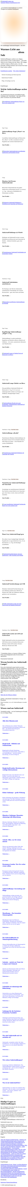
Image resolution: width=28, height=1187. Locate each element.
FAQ (19, 2)
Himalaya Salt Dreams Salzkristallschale (9, 182)
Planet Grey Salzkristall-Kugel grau (13, 534)
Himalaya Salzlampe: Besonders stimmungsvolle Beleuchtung (12, 1144)
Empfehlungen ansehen (6, 71)
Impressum (3, 1182)
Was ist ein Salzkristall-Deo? (14, 1156)
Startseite (3, 2)
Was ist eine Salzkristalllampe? (9, 1111)
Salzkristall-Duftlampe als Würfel (12, 232)
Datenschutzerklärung (11, 1182)
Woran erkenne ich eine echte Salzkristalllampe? (14, 1112)
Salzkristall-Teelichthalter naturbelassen (10, 283)
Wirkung (7, 2)
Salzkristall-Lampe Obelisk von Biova (13, 383)
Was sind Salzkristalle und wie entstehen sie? (13, 1157)
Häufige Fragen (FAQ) (16, 1159)
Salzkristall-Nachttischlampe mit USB (13, 584)
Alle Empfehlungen (12, 1177)
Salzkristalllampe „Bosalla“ (10, 433)
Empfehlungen (14, 2)
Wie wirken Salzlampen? (19, 71)
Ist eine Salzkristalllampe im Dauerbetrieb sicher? (14, 1115)
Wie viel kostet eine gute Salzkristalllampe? (12, 1114)
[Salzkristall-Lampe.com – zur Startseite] (7, 1)
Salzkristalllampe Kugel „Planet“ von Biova (11, 1164)
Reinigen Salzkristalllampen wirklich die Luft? (13, 1119)
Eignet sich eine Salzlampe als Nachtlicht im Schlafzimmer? (12, 1117)
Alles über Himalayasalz (7, 1139)
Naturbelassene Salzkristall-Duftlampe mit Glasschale (12, 1172)
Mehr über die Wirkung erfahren (8, 695)
